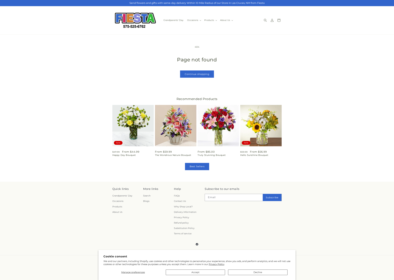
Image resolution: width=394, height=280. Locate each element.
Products (117, 206)
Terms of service (182, 233)
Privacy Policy (216, 264)
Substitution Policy (184, 228)
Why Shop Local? (183, 206)
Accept (195, 272)
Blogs (146, 201)
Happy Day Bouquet (124, 155)
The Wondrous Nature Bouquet (173, 155)
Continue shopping (197, 74)
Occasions (117, 201)
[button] (193, 20)
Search (147, 195)
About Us (117, 212)
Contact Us (180, 201)
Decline (257, 272)
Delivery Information (185, 212)
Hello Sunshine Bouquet (254, 155)
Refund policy (181, 222)
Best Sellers (197, 166)
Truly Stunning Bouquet (212, 155)
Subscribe (272, 197)
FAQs (177, 195)
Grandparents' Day (122, 195)
